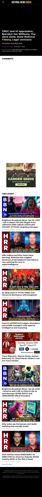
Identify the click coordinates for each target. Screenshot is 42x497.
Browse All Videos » (7, 464)
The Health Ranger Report (8, 229)
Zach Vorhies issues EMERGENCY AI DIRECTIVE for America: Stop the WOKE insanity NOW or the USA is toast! (20, 457)
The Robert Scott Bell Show (12, 43)
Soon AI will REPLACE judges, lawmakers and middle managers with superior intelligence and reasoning (21, 325)
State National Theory (18, 49)
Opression (15, 51)
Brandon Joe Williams (31, 49)
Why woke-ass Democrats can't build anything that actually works (19, 425)
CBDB (20, 51)
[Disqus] (21, 85)
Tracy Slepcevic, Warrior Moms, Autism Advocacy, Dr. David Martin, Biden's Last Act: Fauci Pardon (21, 358)
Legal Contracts (6, 51)
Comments (17, 46)
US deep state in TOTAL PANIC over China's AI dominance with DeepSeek (19, 294)
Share (23, 46)
